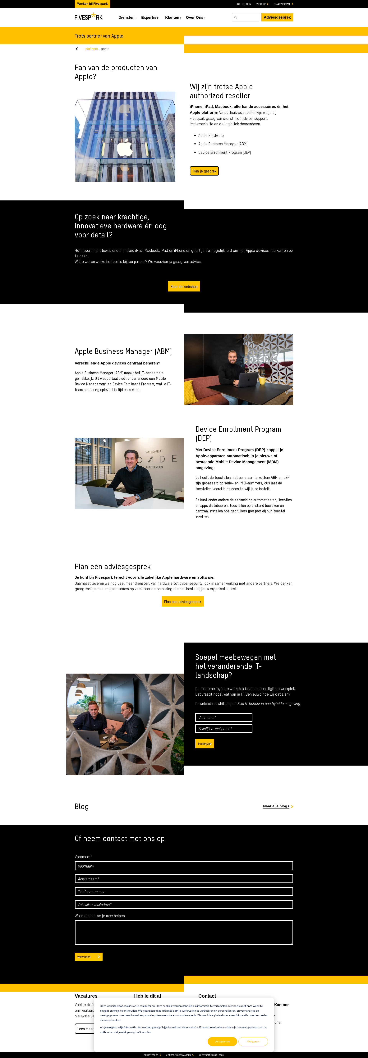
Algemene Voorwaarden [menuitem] (178, 1054)
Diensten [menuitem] (126, 17)
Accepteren (222, 1041)
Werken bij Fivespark (92, 3)
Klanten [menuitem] (172, 17)
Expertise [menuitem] (150, 17)
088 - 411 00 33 (244, 3)
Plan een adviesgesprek (182, 601)
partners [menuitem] (91, 48)
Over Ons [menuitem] (194, 17)
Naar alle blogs (276, 806)
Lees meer (85, 1028)
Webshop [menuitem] (261, 3)
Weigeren (253, 1041)
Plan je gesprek (204, 170)
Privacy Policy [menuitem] (151, 1054)
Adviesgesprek (277, 17)
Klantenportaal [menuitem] (282, 3)
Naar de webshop (184, 286)
